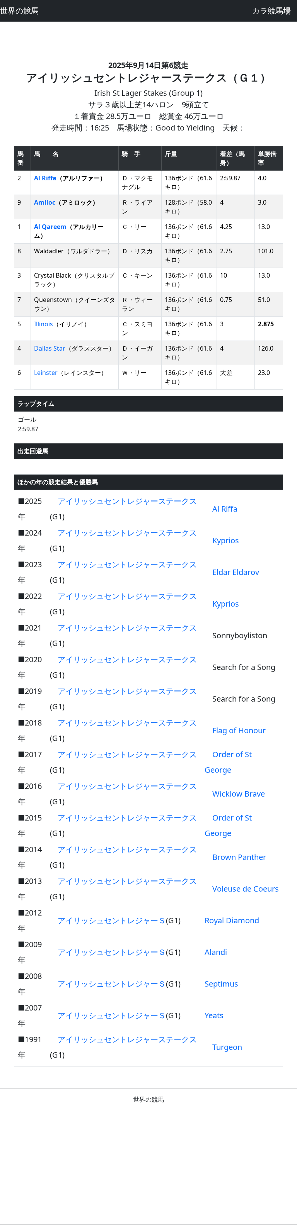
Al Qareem (50, 226)
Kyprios (225, 540)
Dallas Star (49, 348)
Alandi (216, 952)
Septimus (221, 983)
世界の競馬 (19, 10)
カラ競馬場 (271, 10)
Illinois (43, 324)
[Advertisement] (148, 39)
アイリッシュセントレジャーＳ (112, 920)
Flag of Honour (239, 730)
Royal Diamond (232, 920)
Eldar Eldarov (235, 572)
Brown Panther (239, 857)
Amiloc (44, 202)
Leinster (46, 372)
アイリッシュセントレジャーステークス (127, 501)
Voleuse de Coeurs (245, 888)
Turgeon (227, 1047)
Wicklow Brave (238, 793)
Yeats (214, 1015)
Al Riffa (45, 178)
